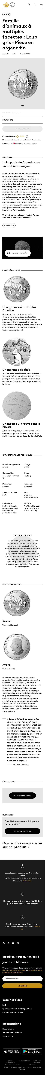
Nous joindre (8, 1029)
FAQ (4, 1005)
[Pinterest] (18, 943)
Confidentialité (24, 1060)
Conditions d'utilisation (37, 1061)
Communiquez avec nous (13, 970)
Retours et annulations (12, 1012)
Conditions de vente (12, 1065)
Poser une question (22, 831)
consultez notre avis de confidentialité (22, 971)
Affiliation (32, 1065)
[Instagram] (8, 943)
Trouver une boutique (12, 1033)
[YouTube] (13, 943)
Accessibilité (7, 1036)
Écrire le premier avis (22, 795)
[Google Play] (32, 1051)
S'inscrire (22, 986)
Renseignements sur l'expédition (17, 1009)
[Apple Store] (12, 1051)
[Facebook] (3, 943)
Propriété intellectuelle (10, 1061)
